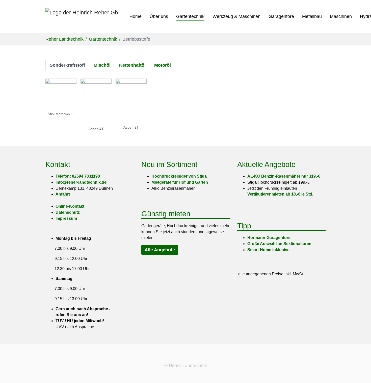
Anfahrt (63, 194)
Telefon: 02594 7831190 (78, 176)
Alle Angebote (160, 249)
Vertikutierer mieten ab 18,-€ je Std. (280, 194)
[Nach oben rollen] (360, 372)
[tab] (67, 65)
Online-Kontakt (70, 206)
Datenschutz (68, 212)
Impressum (66, 218)
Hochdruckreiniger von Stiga (179, 176)
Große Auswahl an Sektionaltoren (279, 244)
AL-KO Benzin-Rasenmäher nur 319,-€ (283, 176)
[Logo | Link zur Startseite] (81, 16)
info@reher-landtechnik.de (81, 182)
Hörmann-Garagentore (268, 237)
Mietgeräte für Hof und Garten (179, 182)
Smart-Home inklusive (268, 250)
